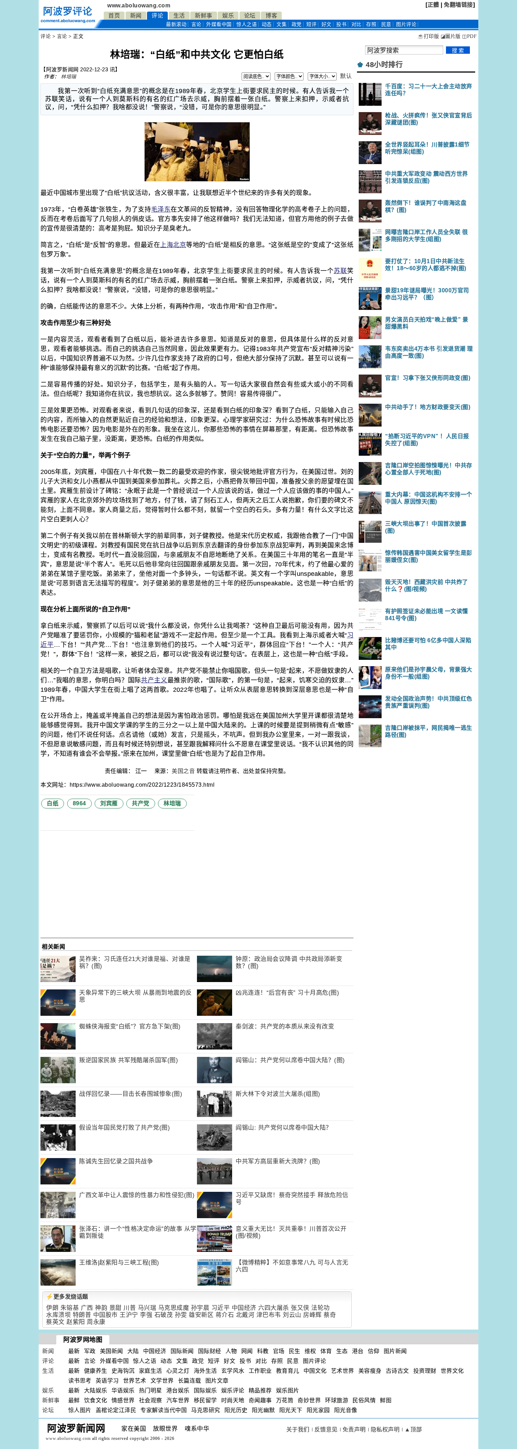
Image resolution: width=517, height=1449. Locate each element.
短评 (311, 24)
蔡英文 (55, 1322)
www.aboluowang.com (138, 5)
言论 (196, 24)
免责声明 (354, 1429)
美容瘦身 (370, 1371)
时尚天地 (232, 1400)
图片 (406, 24)
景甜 (115, 1308)
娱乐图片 (287, 1390)
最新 (176, 24)
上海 (166, 244)
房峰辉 (312, 1315)
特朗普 (82, 1315)
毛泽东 (161, 209)
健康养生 (95, 1371)
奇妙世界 (309, 1400)
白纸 (52, 803)
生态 (342, 1351)
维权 (310, 1351)
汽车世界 (178, 1400)
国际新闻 (182, 1351)
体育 (326, 1351)
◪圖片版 (451, 36)
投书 (341, 24)
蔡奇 (330, 1315)
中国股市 (105, 1315)
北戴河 (245, 1315)
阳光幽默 (263, 1410)
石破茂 (163, 1315)
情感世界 (123, 1400)
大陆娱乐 (95, 1390)
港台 (358, 1351)
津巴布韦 (268, 1315)
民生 (294, 1351)
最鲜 (74, 1400)
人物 (231, 1351)
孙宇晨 (200, 1308)
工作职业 (260, 1371)
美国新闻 (111, 1351)
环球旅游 (336, 1400)
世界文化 (452, 1371)
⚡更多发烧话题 (67, 1297)
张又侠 (300, 1308)
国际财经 (209, 1351)
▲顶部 (413, 1429)
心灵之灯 (178, 1371)
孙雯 (181, 1315)
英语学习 (107, 1381)
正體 (433, 5)
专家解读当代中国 (163, 1410)
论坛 (250, 16)
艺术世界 (342, 1371)
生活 (179, 16)
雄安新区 (201, 1315)
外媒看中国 (219, 24)
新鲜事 (203, 16)
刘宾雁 (109, 803)
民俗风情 (364, 1400)
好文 (326, 24)
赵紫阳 (75, 1322)
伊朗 (52, 1308)
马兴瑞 (147, 1308)
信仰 (373, 1351)
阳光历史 (236, 1410)
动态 (267, 24)
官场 (279, 1351)
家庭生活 (150, 1371)
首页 (114, 16)
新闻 (136, 16)
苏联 (340, 270)
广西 (87, 1308)
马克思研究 (205, 1410)
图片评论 (314, 1361)
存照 (371, 24)
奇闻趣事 (260, 1400)
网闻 (247, 1351)
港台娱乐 (178, 1390)
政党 (297, 24)
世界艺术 (134, 1381)
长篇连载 (189, 1381)
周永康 (96, 1322)
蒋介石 (225, 1315)
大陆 (133, 1351)
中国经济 (244, 1308)
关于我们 (297, 1429)
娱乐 (228, 16)
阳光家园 (318, 1410)
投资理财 (424, 1371)
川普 (129, 1308)
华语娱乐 (123, 1390)
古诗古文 (397, 1371)
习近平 (220, 1308)
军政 (90, 1351)
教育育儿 (287, 1371)
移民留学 (205, 1400)
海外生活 (205, 1371)
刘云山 (292, 1315)
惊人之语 (246, 24)
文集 (281, 24)
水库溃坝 (58, 1315)
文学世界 (162, 1381)
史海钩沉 (123, 1371)
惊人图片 (79, 1410)
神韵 (101, 1308)
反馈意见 (326, 1429)
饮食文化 (95, 1400)
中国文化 (315, 1371)
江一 (142, 771)
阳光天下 (290, 1410)
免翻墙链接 (458, 5)
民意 (386, 24)
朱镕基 (69, 1308)
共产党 (140, 803)
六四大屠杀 (273, 1308)
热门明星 (150, 1390)
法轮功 (320, 1308)
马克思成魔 (173, 1308)
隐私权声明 (385, 1429)
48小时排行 (384, 65)
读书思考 (79, 1381)
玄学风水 (232, 1371)
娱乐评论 (232, 1390)
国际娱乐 (205, 1390)
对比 (356, 24)
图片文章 (217, 1381)
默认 (346, 76)
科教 (263, 1351)
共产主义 (154, 680)
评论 (157, 16)
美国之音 (183, 771)
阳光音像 (345, 1410)
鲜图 (385, 1400)
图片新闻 (395, 1351)
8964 (79, 803)
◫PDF (469, 36)
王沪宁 (129, 1315)
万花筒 (285, 1400)
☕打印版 (428, 36)
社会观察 (150, 1400)
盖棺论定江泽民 (116, 1410)
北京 (179, 244)
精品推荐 (260, 1390)
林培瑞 (68, 76)
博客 (271, 16)
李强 (146, 1315)
